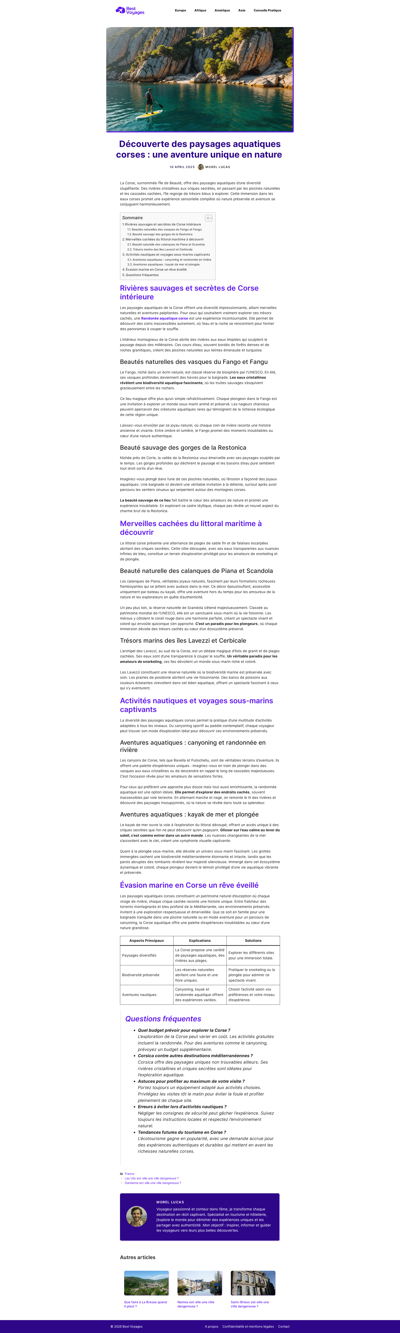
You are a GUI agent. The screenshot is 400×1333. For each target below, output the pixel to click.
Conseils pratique (267, 10)
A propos (211, 1326)
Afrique (200, 10)
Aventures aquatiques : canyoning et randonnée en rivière (171, 259)
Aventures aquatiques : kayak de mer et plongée (166, 264)
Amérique (222, 10)
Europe (180, 10)
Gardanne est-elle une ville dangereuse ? (153, 1183)
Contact (284, 1326)
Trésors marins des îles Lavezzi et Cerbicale (162, 249)
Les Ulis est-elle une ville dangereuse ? (152, 1178)
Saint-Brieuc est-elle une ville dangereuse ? (250, 1304)
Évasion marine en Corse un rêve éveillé (156, 269)
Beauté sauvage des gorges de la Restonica (162, 234)
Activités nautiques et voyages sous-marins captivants (168, 254)
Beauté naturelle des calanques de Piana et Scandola (168, 244)
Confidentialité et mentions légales (248, 1326)
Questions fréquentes (142, 275)
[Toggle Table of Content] (206, 218)
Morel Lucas (217, 167)
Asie (241, 10)
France (129, 1173)
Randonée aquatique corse (164, 318)
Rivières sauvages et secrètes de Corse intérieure (163, 224)
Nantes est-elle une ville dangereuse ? (196, 1304)
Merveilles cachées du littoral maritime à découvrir (165, 239)
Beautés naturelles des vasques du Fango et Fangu (167, 229)
